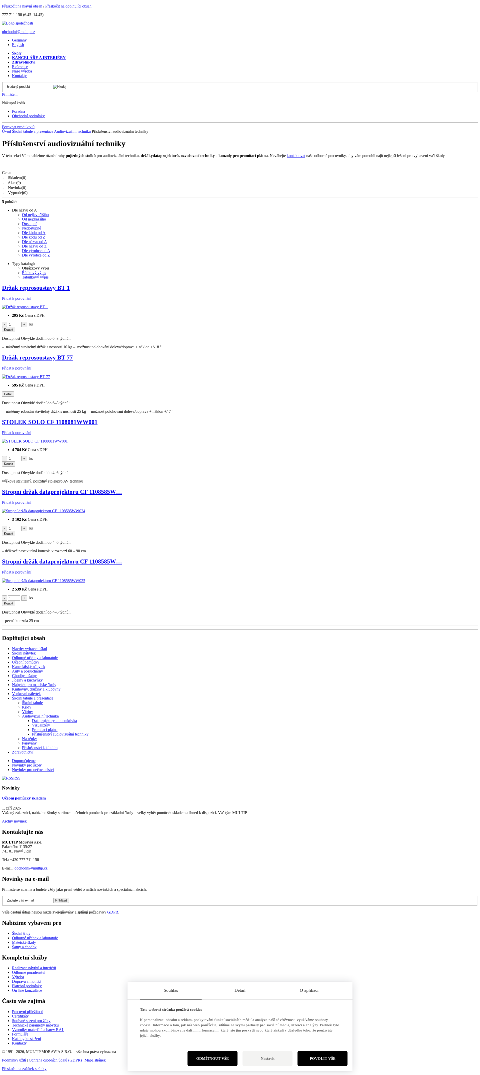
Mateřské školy (24, 942)
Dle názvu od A (34, 242)
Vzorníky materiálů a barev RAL (38, 1030)
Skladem (17, 178)
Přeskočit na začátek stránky (24, 1068)
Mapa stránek (95, 1060)
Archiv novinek (14, 821)
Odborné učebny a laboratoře (35, 938)
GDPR (112, 912)
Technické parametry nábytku (35, 1025)
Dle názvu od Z (34, 246)
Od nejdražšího (34, 219)
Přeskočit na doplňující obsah (68, 6)
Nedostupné (31, 228)
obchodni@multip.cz (18, 32)
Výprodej (18, 192)
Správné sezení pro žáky (31, 1020)
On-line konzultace (27, 990)
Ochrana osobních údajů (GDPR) (55, 1060)
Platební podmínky (27, 986)
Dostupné (29, 224)
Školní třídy (21, 933)
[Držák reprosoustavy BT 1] (25, 307)
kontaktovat (296, 156)
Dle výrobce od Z (36, 255)
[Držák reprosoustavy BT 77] (26, 376)
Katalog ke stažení (26, 1038)
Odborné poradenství (28, 972)
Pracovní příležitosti (27, 1012)
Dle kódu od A (34, 232)
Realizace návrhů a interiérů (34, 968)
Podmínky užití (14, 1060)
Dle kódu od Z (33, 237)
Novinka (17, 188)
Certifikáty (20, 1016)
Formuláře (20, 1034)
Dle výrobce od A (36, 250)
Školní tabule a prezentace (32, 131)
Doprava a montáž (26, 981)
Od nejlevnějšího (35, 214)
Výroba (18, 977)
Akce (14, 182)
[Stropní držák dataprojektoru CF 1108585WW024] (43, 511)
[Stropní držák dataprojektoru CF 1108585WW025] (43, 580)
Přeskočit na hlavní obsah (22, 6)
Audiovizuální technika (72, 131)
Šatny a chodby (24, 947)
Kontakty (19, 1043)
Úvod (6, 131)
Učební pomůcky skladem (24, 798)
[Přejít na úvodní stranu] (17, 23)
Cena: (6, 172)
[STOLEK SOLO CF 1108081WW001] (35, 441)
